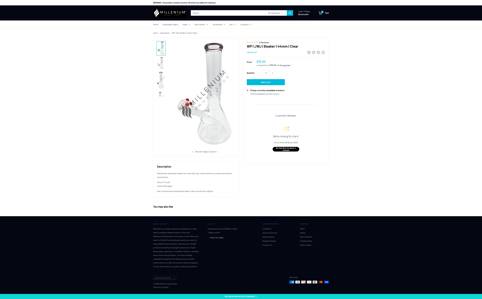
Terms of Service (269, 233)
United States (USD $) (163, 278)
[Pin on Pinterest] (313, 52)
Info (231, 24)
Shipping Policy (269, 241)
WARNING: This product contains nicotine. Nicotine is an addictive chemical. (184, 3)
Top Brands (217, 24)
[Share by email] (323, 52)
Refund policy (268, 237)
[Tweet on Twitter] (318, 52)
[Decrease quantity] (259, 73)
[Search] (290, 13)
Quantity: (251, 73)
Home (155, 24)
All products (165, 33)
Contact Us (267, 245)
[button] (241, 296)
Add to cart (266, 82)
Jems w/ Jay (252, 52)
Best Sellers (200, 24)
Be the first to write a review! (286, 149)
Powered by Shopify (161, 287)
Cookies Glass (306, 241)
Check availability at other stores (264, 94)
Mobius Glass (305, 245)
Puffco (303, 233)
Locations (244, 24)
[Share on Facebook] (309, 52)
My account (303, 14)
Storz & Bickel (306, 237)
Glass (185, 24)
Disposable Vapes (170, 24)
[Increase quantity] (272, 73)
